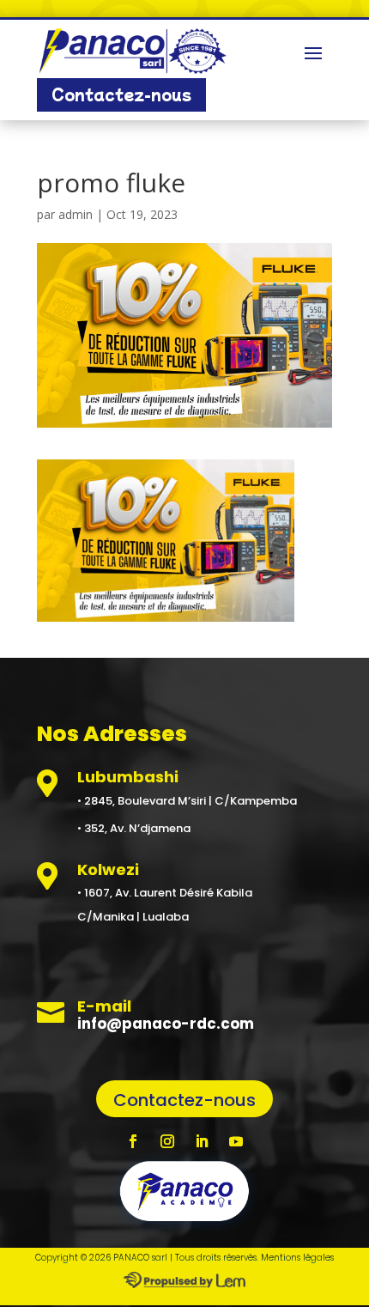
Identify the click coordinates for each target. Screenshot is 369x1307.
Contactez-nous (121, 94)
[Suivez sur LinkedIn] (201, 1141)
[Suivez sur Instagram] (167, 1141)
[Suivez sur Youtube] (236, 1141)
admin (75, 214)
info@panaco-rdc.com (165, 1023)
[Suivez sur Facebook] (133, 1141)
